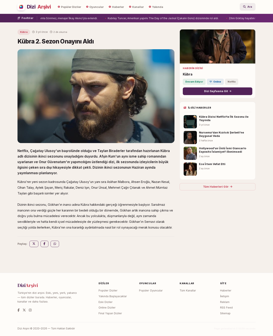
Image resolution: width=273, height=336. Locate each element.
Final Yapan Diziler (110, 313)
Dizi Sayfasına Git (216, 91)
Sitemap (225, 313)
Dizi (39, 7)
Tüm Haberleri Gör (216, 186)
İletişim (224, 296)
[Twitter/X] (24, 310)
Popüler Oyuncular (151, 290)
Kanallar (138, 7)
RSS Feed (226, 307)
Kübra (24, 31)
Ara (249, 6)
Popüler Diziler (71, 7)
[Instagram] (30, 310)
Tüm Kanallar (188, 290)
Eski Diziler (106, 302)
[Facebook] (18, 310)
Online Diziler (107, 307)
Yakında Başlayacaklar (113, 296)
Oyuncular (96, 7)
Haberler (118, 7)
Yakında (157, 7)
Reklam (224, 302)
